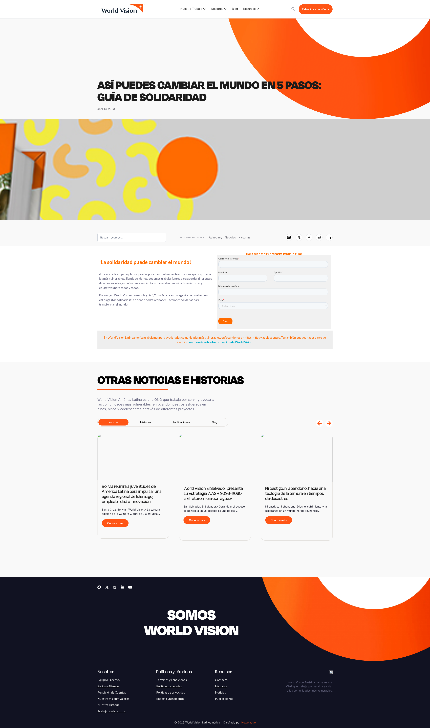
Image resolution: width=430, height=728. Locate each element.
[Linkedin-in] (122, 587)
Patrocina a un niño (314, 9)
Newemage (248, 722)
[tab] (113, 422)
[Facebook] (99, 587)
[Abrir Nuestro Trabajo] (204, 9)
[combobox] (131, 237)
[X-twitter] (107, 587)
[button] (319, 423)
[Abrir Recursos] (257, 9)
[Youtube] (130, 587)
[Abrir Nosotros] (225, 9)
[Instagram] (114, 587)
